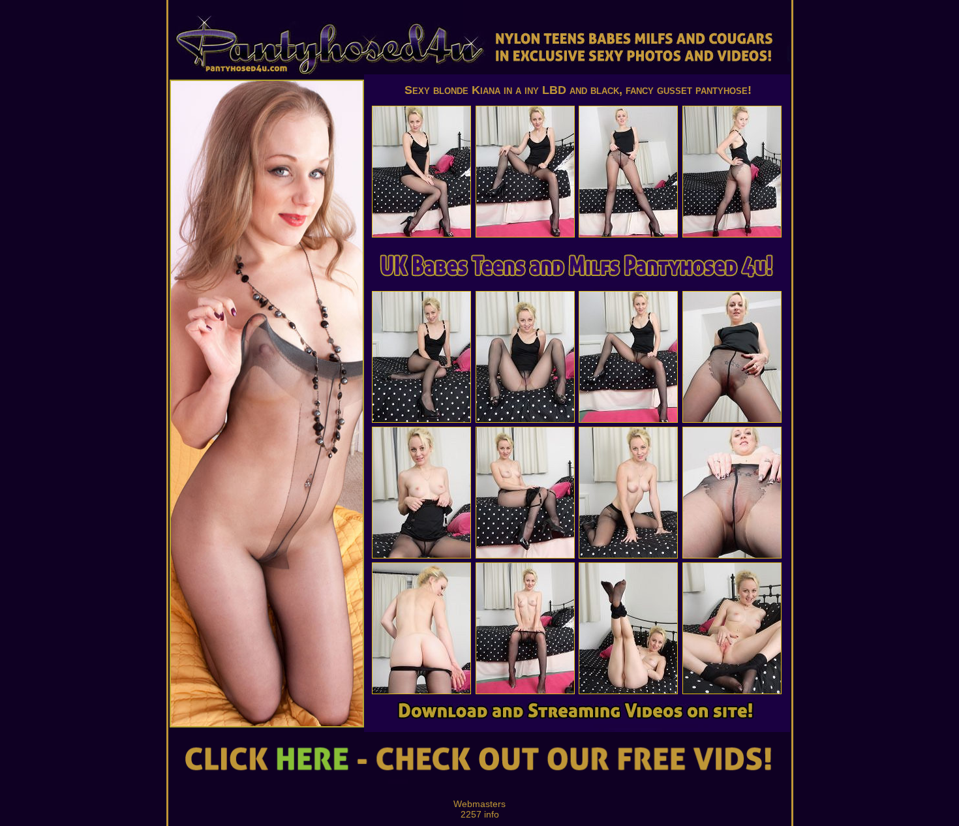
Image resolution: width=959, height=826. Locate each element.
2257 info (480, 814)
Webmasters (479, 804)
